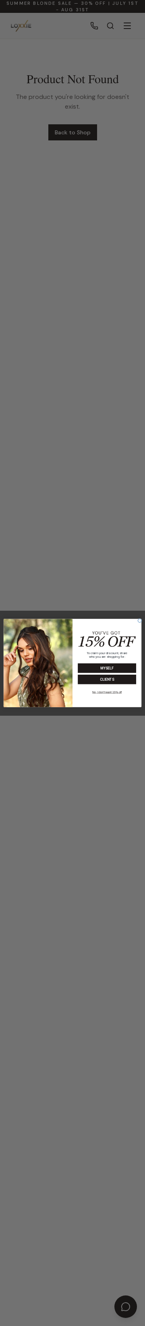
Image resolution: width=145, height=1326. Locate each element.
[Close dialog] (139, 620)
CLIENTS (107, 679)
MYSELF (106, 668)
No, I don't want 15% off (107, 692)
